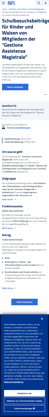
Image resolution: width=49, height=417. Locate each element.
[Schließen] (42, 318)
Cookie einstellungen (23, 408)
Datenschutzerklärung (13, 381)
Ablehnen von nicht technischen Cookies (24, 400)
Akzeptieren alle (25, 393)
